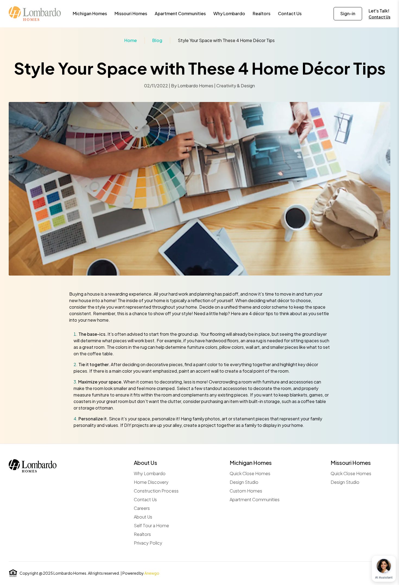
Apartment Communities (255, 499)
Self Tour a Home (151, 525)
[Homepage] (35, 13)
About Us (143, 517)
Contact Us (379, 16)
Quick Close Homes (250, 473)
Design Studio (244, 482)
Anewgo (151, 573)
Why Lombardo (150, 473)
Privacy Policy (148, 543)
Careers (142, 508)
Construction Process (156, 491)
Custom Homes (246, 491)
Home (130, 40)
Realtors (142, 534)
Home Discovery (151, 482)
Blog (157, 40)
